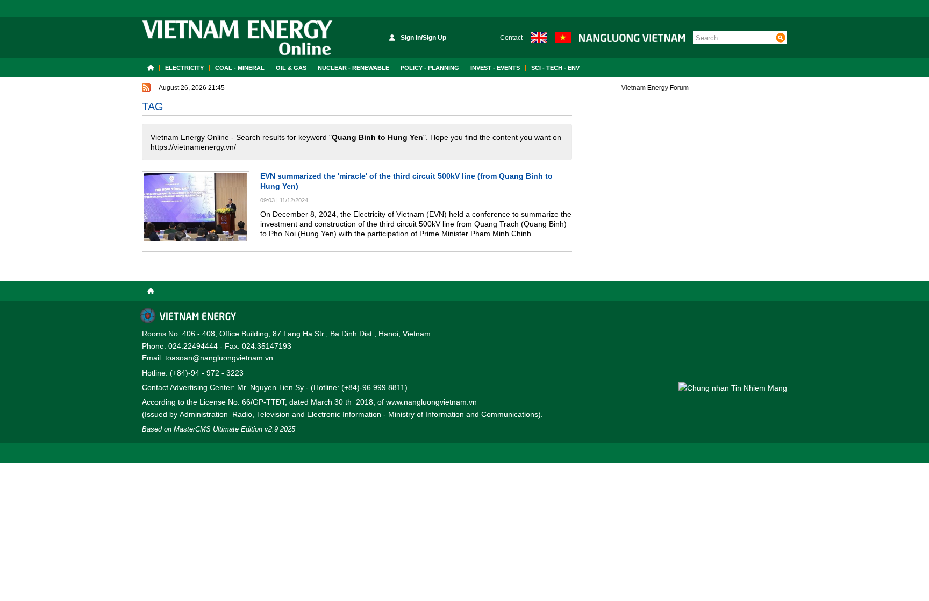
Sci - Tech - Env (555, 68)
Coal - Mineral (240, 68)
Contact (511, 37)
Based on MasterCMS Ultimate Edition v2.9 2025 (218, 429)
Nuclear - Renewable (353, 68)
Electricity (184, 68)
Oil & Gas (291, 68)
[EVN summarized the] (195, 207)
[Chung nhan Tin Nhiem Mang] (732, 387)
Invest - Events (495, 68)
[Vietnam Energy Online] (237, 37)
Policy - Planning (430, 68)
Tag (152, 106)
